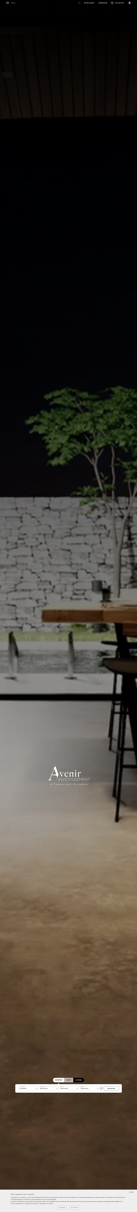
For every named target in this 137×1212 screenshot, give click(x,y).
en (79, 3)
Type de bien (43, 1086)
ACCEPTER (74, 1207)
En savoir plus (35, 1203)
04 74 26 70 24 (119, 3)
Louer (68, 1080)
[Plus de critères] (101, 1088)
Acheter (58, 1080)
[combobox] (27, 1088)
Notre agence (89, 3)
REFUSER (62, 1207)
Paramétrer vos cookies (46, 1203)
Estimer (79, 1080)
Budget (82, 1086)
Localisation (22, 1086)
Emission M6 (103, 3)
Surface (62, 1086)
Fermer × (131, 1192)
